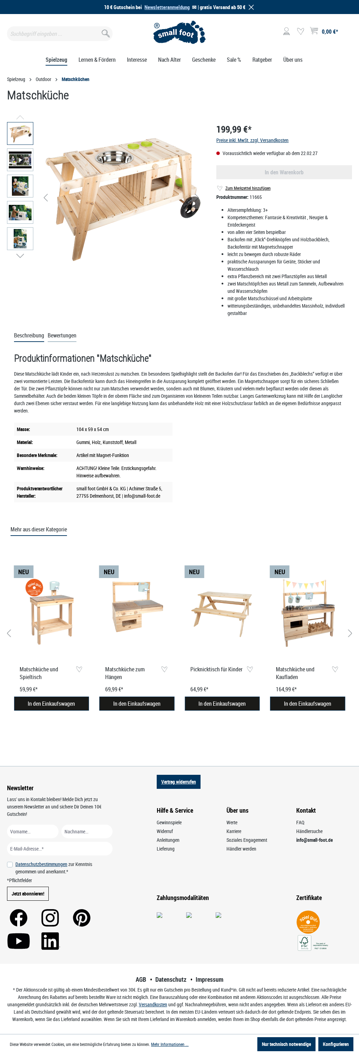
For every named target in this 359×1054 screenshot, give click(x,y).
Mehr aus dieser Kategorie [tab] (39, 529)
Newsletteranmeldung (167, 7)
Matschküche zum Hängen (125, 673)
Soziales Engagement (246, 840)
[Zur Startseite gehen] (179, 32)
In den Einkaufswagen (51, 703)
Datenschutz (171, 979)
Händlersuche (309, 831)
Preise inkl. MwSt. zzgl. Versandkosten (252, 140)
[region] (104, 197)
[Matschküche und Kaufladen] (308, 613)
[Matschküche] (121, 198)
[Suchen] (105, 32)
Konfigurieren (336, 1044)
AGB (141, 979)
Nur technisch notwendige (286, 1044)
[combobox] (60, 33)
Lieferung (166, 848)
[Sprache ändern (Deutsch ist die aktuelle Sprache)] (346, 34)
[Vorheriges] (45, 197)
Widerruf (165, 831)
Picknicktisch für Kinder (216, 669)
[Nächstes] (197, 197)
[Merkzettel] (300, 32)
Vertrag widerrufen (178, 781)
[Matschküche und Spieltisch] (51, 613)
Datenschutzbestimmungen (41, 864)
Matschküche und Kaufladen (295, 673)
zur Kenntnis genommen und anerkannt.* (53, 868)
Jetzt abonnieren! (28, 893)
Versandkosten (153, 1004)
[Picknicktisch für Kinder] (222, 613)
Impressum (209, 979)
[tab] (29, 335)
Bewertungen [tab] (62, 335)
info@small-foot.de (314, 840)
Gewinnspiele (169, 822)
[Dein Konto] (286, 32)
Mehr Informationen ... (170, 1044)
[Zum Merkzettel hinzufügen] (79, 669)
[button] (250, 7)
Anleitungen (168, 840)
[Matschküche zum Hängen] (137, 613)
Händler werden (241, 848)
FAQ (300, 822)
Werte (231, 822)
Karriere (233, 831)
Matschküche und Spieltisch (39, 673)
